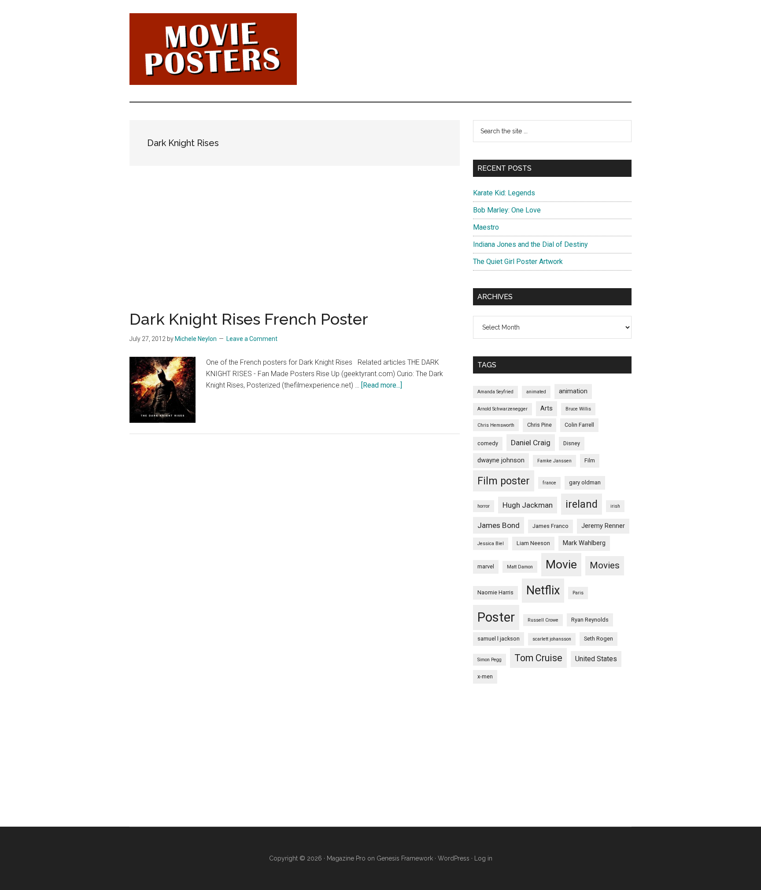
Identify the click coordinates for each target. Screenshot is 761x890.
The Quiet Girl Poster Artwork (518, 261)
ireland (581, 504)
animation (573, 391)
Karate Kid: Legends (504, 193)
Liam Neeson (533, 543)
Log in (483, 858)
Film (589, 460)
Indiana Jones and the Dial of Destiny (530, 244)
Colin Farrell (579, 424)
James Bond (498, 525)
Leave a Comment (251, 338)
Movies (605, 565)
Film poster (503, 481)
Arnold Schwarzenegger (502, 409)
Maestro (486, 227)
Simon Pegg (489, 660)
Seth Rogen (598, 638)
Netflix (543, 590)
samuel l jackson (498, 638)
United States (596, 659)
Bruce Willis (578, 409)
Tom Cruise (538, 657)
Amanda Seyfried (495, 392)
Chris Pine (539, 424)
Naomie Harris (495, 592)
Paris (578, 593)
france (549, 483)
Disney (571, 443)
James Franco (550, 526)
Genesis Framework (405, 858)
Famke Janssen (554, 461)
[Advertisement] (294, 249)
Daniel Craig (530, 442)
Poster (496, 617)
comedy (487, 443)
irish (615, 506)
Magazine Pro (346, 858)
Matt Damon (520, 567)
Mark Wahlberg (584, 543)
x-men (485, 676)
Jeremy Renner (603, 526)
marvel (485, 566)
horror (483, 506)
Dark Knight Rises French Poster (248, 319)
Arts (546, 408)
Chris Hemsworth (495, 425)
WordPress (453, 858)
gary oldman (585, 482)
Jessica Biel (490, 543)
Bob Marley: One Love (507, 210)
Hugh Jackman (527, 505)
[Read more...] (381, 385)
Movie (561, 564)
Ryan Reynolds (590, 619)
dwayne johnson (501, 460)
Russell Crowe (543, 620)
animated (536, 392)
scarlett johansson (551, 639)
